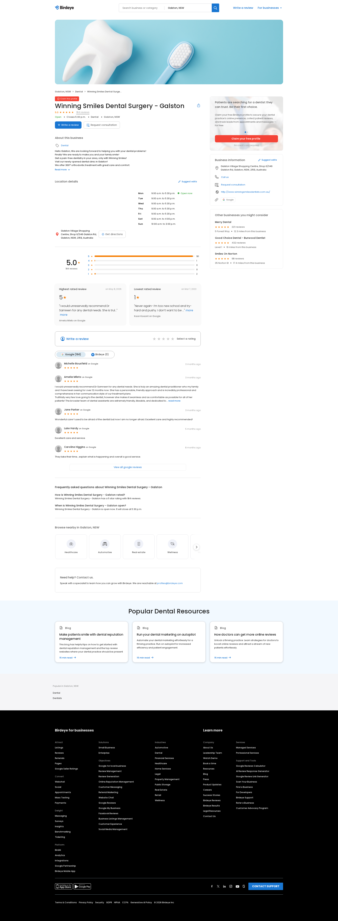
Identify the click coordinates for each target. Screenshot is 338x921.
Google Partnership (65, 865)
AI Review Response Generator (252, 771)
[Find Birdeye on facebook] (212, 886)
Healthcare (161, 763)
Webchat (60, 781)
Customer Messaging (110, 787)
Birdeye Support (244, 797)
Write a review (243, 8)
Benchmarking (63, 831)
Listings (59, 747)
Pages (58, 763)
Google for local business (112, 765)
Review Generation (109, 776)
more (63, 315)
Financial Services (164, 758)
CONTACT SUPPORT (265, 886)
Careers (207, 789)
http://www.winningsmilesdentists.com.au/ (245, 192)
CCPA (125, 902)
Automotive (161, 747)
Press (206, 779)
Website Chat (106, 797)
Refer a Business (245, 802)
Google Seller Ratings (66, 768)
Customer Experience (110, 823)
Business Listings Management (116, 818)
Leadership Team (212, 752)
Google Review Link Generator (252, 776)
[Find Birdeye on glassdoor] (244, 886)
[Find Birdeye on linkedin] (224, 886)
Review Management (110, 771)
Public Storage (162, 784)
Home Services (163, 768)
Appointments (63, 792)
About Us (208, 747)
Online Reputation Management (116, 781)
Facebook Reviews (108, 813)
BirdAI (58, 850)
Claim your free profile (245, 138)
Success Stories (211, 795)
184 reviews (82, 112)
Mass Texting (62, 797)
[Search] (215, 8)
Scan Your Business (246, 781)
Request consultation (104, 125)
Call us (225, 177)
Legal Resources (212, 810)
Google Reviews (107, 802)
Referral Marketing (108, 792)
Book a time (209, 763)
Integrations (61, 860)
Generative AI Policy (141, 902)
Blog (205, 773)
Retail (158, 795)
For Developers (244, 792)
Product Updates (212, 784)
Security (99, 902)
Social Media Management (113, 829)
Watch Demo (210, 758)
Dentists (57, 698)
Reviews (59, 752)
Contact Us (209, 816)
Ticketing (60, 836)
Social (58, 787)
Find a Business (244, 787)
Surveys (59, 821)
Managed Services (246, 747)
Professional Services (247, 752)
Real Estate (161, 789)
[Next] (196, 547)
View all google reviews (128, 467)
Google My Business (109, 808)
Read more (61, 169)
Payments (60, 802)
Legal (158, 773)
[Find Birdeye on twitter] (218, 886)
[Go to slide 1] (245, 132)
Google (229, 199)
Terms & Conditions (66, 902)
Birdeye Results (211, 805)
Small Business (107, 747)
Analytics (60, 855)
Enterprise (104, 752)
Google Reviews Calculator (250, 765)
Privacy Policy (86, 902)
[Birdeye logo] (65, 7)
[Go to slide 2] (247, 132)
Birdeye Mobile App (65, 871)
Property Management (167, 779)
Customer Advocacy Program (252, 808)
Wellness (160, 800)
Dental (79, 91)
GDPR (109, 902)
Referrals (59, 758)
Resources (208, 768)
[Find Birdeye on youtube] (237, 886)
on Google (93, 363)
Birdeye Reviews (212, 800)
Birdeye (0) (102, 354)
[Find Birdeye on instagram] (230, 886)
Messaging (61, 815)
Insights (59, 826)
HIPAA (117, 902)
